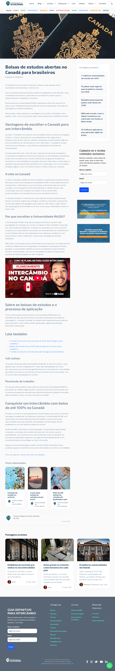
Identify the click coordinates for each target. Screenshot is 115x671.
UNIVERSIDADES (33, 10)
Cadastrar (84, 190)
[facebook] (87, 662)
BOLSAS (8, 10)
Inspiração (54, 624)
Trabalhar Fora (56, 642)
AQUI (46, 445)
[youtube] (101, 662)
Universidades (56, 621)
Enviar (11, 647)
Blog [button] (39, 3)
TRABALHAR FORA (95, 10)
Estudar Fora (55, 638)
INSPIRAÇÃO (43, 10)
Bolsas (52, 610)
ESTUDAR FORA (83, 10)
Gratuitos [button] (62, 3)
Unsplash (41, 455)
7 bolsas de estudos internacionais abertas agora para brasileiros (37, 352)
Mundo (53, 635)
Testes (53, 628)
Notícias (53, 645)
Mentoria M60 (77, 610)
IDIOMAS (16, 10)
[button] (43, 3)
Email (81, 178)
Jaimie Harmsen (27, 455)
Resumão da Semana (58, 631)
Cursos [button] (50, 3)
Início (31, 3)
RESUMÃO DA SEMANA (63, 10)
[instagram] (91, 662)
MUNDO (74, 10)
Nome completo (85, 170)
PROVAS (23, 10)
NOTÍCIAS (106, 10)
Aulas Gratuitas (98, 621)
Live (73, 3)
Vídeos (82, 3)
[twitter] (96, 662)
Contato (102, 3)
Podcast (95, 617)
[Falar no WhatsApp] (109, 665)
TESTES (51, 10)
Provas (53, 617)
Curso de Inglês (77, 614)
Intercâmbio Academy (76, 618)
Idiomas (53, 614)
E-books (95, 614)
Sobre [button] (90, 3)
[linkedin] (106, 662)
